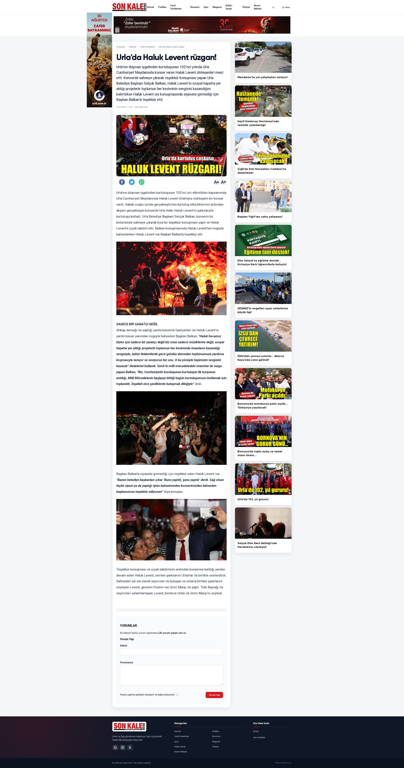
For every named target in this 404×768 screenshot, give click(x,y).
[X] (130, 747)
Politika (162, 7)
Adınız (123, 645)
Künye (256, 731)
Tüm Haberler (259, 737)
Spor (206, 7)
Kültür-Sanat (229, 7)
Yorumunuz (126, 662)
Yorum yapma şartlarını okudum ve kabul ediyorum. (147, 694)
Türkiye (246, 7)
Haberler (133, 47)
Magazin (217, 7)
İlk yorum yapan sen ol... (173, 632)
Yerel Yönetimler (176, 7)
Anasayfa (120, 47)
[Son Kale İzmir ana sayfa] (129, 726)
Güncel (150, 7)
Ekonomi (194, 7)
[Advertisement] (304, 60)
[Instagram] (123, 747)
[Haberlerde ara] (273, 7)
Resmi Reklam (258, 7)
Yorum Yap (214, 695)
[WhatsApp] (115, 747)
